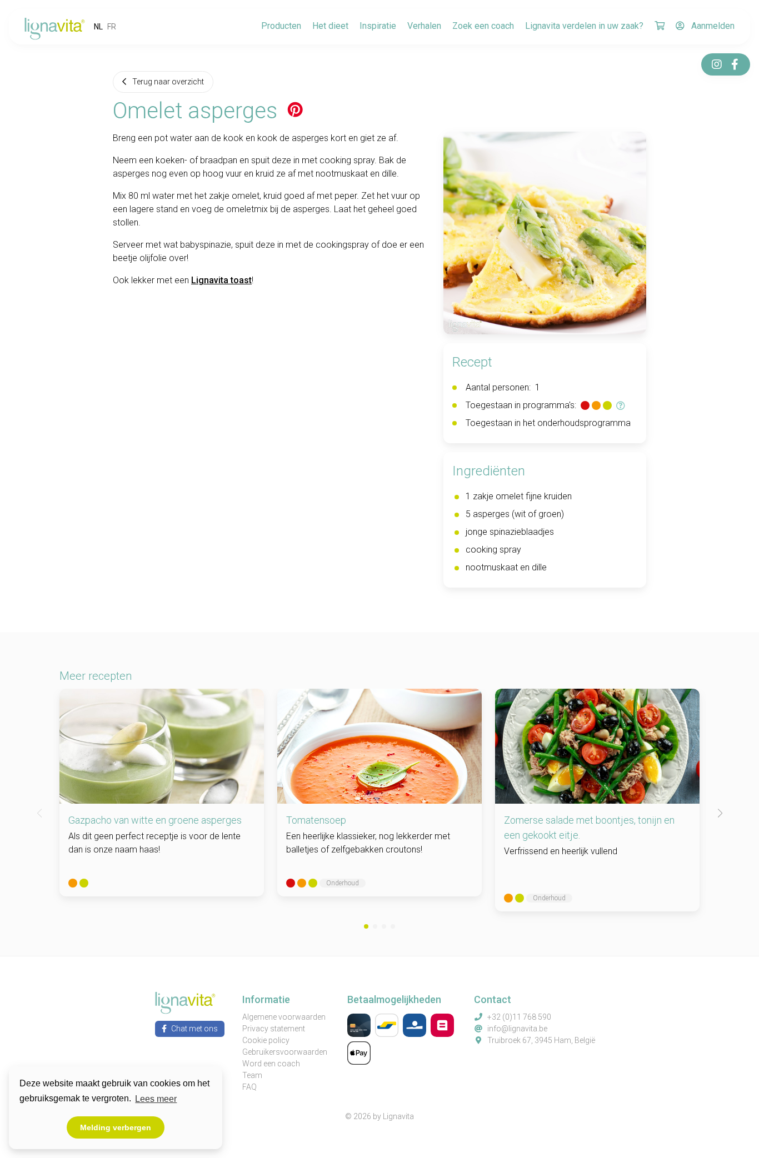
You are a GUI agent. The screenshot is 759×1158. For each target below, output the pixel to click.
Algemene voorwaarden (284, 1016)
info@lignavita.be (517, 1028)
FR (111, 26)
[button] (366, 926)
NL (98, 26)
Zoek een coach (483, 26)
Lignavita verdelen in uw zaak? (584, 26)
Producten (281, 26)
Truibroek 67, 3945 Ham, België (541, 1040)
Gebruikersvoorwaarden (284, 1051)
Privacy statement (273, 1028)
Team (252, 1075)
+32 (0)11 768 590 (519, 1016)
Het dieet (330, 26)
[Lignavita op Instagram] (717, 64)
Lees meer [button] (156, 1099)
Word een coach (271, 1063)
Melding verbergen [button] (115, 1127)
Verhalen (424, 26)
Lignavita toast (221, 280)
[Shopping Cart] (660, 26)
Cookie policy (265, 1040)
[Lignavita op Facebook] (734, 64)
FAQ (249, 1086)
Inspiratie (377, 26)
